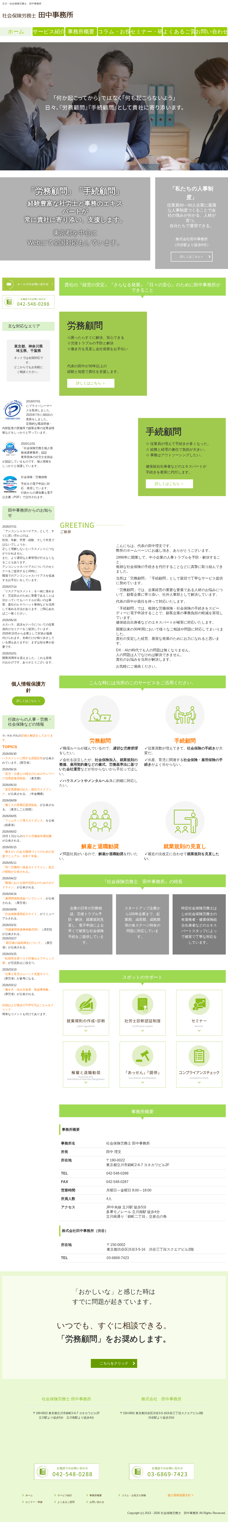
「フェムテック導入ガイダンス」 (24, 820)
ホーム (16, 31)
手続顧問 (185, 741)
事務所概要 (81, 31)
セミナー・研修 (146, 31)
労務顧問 (100, 741)
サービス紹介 (48, 31)
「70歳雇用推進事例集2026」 (21, 929)
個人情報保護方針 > (180, 1495)
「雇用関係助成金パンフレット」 (24, 898)
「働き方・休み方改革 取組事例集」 (26, 989)
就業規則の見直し (185, 846)
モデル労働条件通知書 (37, 836)
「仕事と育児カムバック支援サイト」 (26, 974)
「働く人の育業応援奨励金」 (21, 805)
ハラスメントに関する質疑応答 (22, 758)
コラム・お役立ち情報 (114, 31)
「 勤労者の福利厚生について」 (23, 943)
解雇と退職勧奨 (100, 846)
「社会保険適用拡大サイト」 (21, 914)
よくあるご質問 (179, 31)
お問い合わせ (211, 31)
